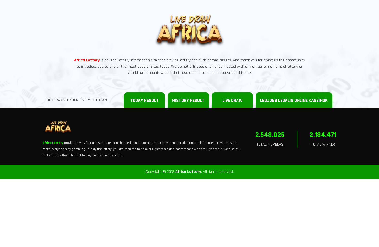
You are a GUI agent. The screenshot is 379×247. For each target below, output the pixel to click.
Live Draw (232, 100)
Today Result (144, 100)
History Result (188, 100)
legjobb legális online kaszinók (294, 100)
